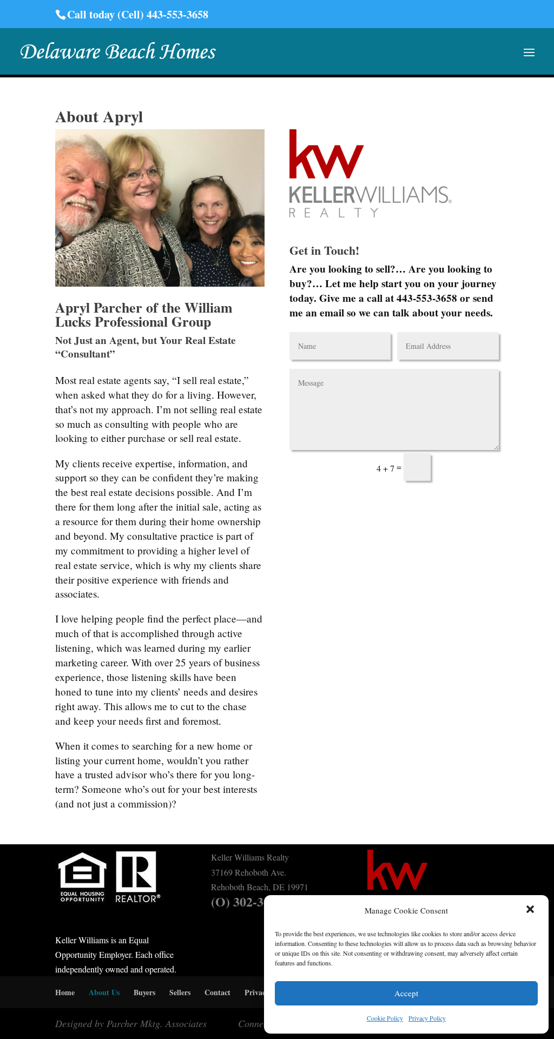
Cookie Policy (385, 1018)
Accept (406, 993)
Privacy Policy (427, 1018)
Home (65, 992)
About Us (104, 992)
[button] (531, 910)
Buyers (144, 992)
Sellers (179, 992)
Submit (471, 467)
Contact (217, 992)
